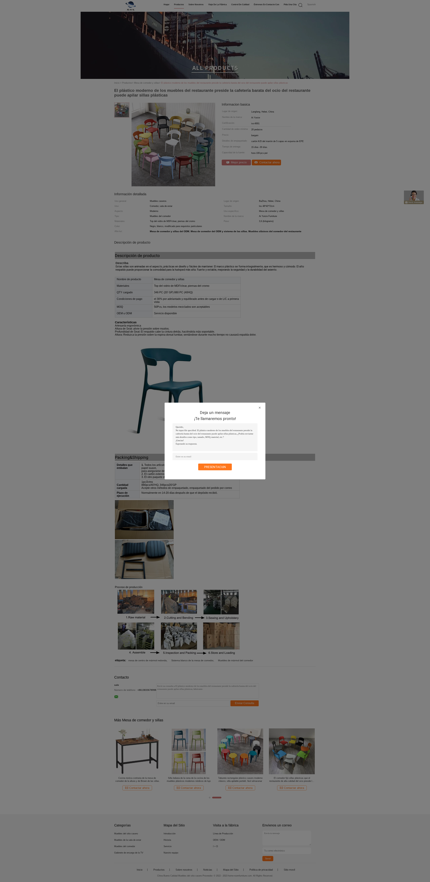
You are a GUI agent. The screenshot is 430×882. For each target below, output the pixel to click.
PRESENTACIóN (215, 467)
